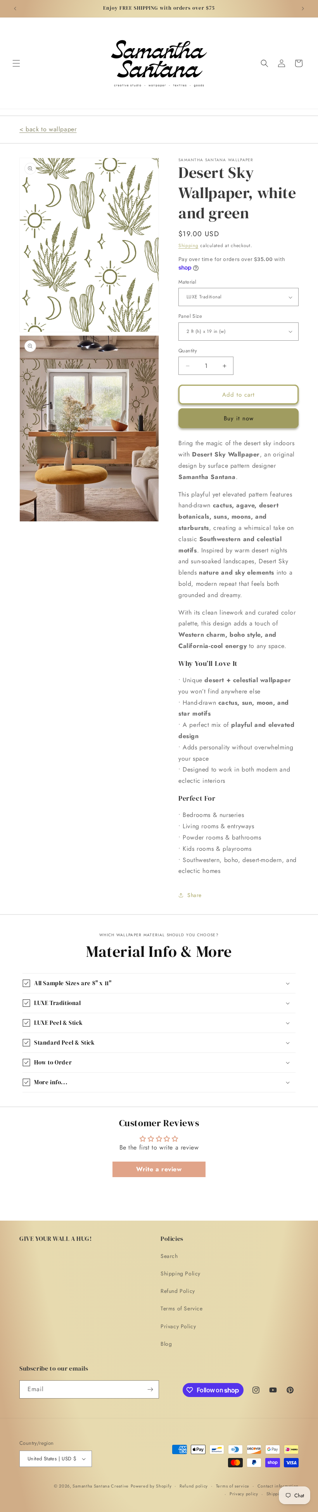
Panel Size (190, 316)
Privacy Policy (178, 1326)
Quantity (187, 350)
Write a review (158, 1169)
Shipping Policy (180, 1273)
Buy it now (239, 418)
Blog (166, 1344)
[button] (16, 63)
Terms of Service (182, 1308)
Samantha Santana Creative (101, 1486)
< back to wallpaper (47, 129)
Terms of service (232, 1486)
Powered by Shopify (151, 1486)
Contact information (278, 1486)
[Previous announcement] (15, 8)
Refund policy (194, 1486)
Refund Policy (178, 1291)
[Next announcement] (302, 8)
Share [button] (194, 895)
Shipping (188, 245)
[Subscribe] (150, 1389)
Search (169, 1256)
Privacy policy (244, 1494)
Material (187, 282)
